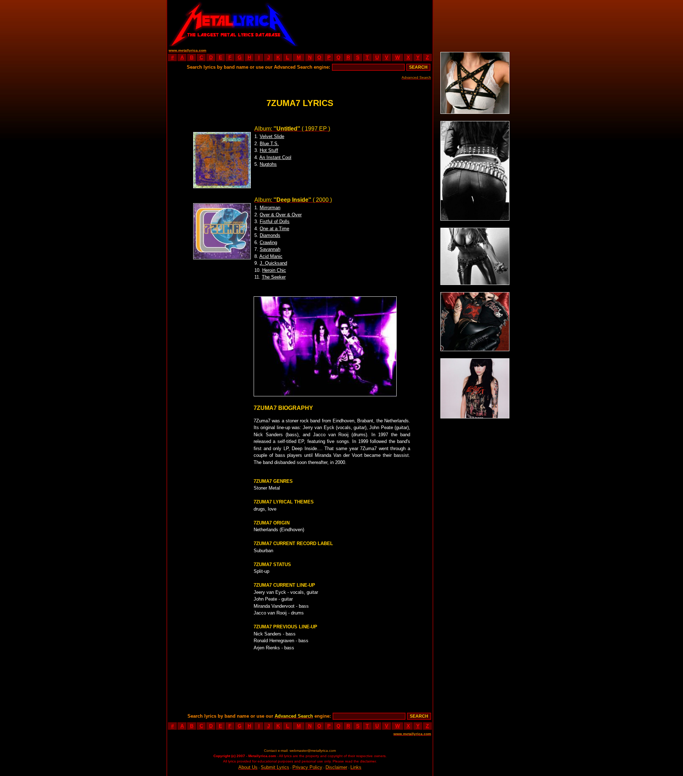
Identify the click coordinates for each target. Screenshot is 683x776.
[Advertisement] (366, 23)
